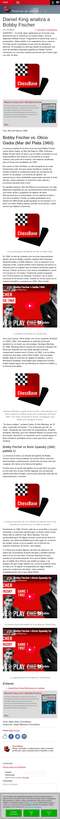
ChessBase (17, 746)
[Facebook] (11, 736)
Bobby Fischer (14, 731)
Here (31, 803)
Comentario (7, 781)
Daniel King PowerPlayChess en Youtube (26, 688)
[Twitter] (18, 736)
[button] (18, 2)
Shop (5, 2)
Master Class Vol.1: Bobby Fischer (23, 102)
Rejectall (31, 813)
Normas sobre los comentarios (14, 767)
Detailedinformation (14, 813)
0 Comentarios (51, 30)
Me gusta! (41, 30)
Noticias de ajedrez (25, 11)
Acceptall (49, 813)
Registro (26, 778)
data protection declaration (32, 807)
